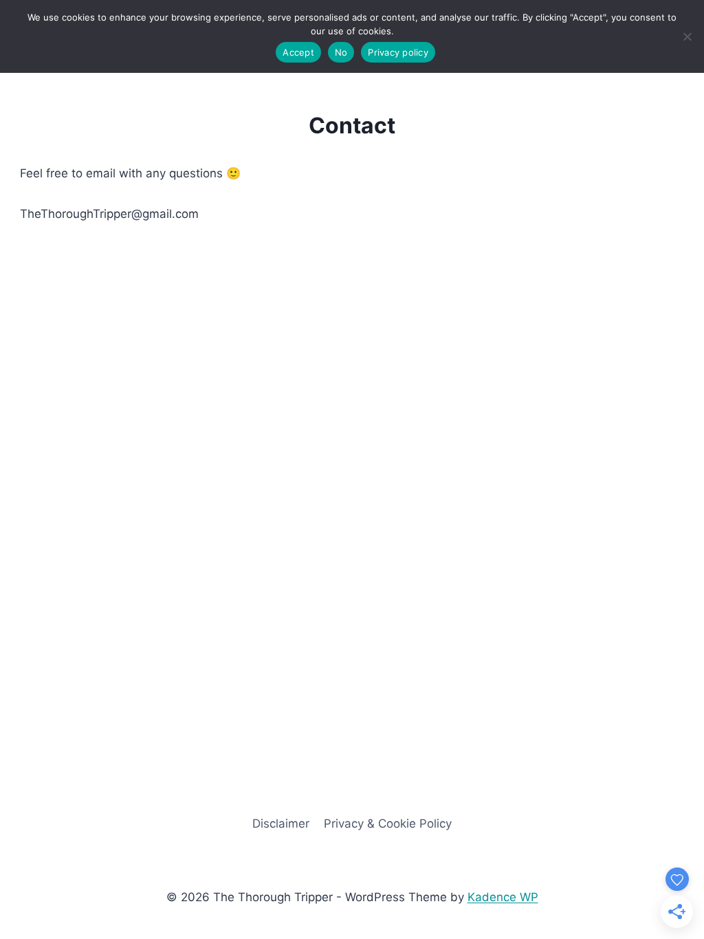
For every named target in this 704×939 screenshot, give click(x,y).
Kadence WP (503, 897)
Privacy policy (398, 52)
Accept (298, 52)
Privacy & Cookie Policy (388, 823)
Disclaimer (280, 823)
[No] (687, 36)
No (341, 52)
